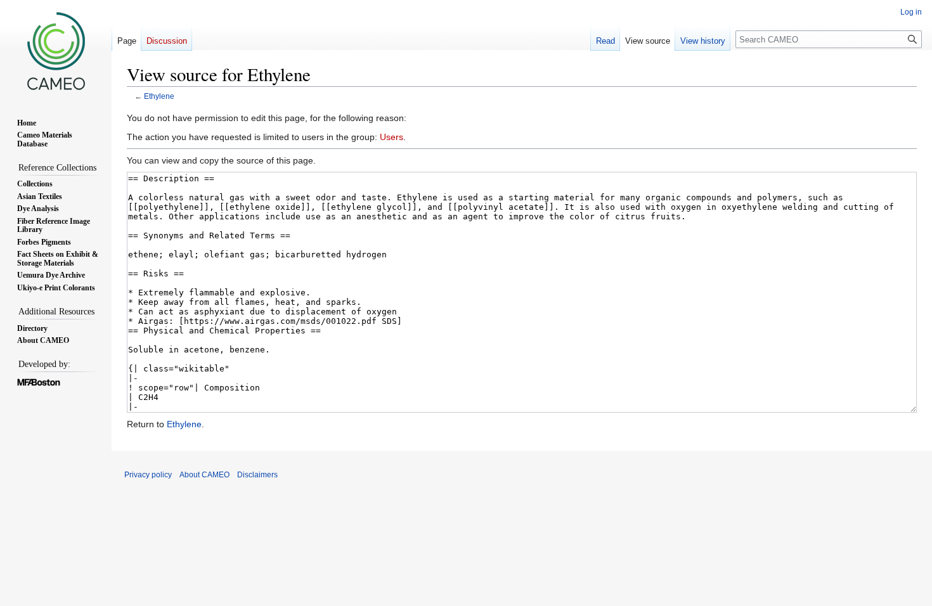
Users (391, 137)
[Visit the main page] (56, 50)
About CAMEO (204, 474)
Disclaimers (257, 474)
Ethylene (159, 96)
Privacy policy (148, 474)
